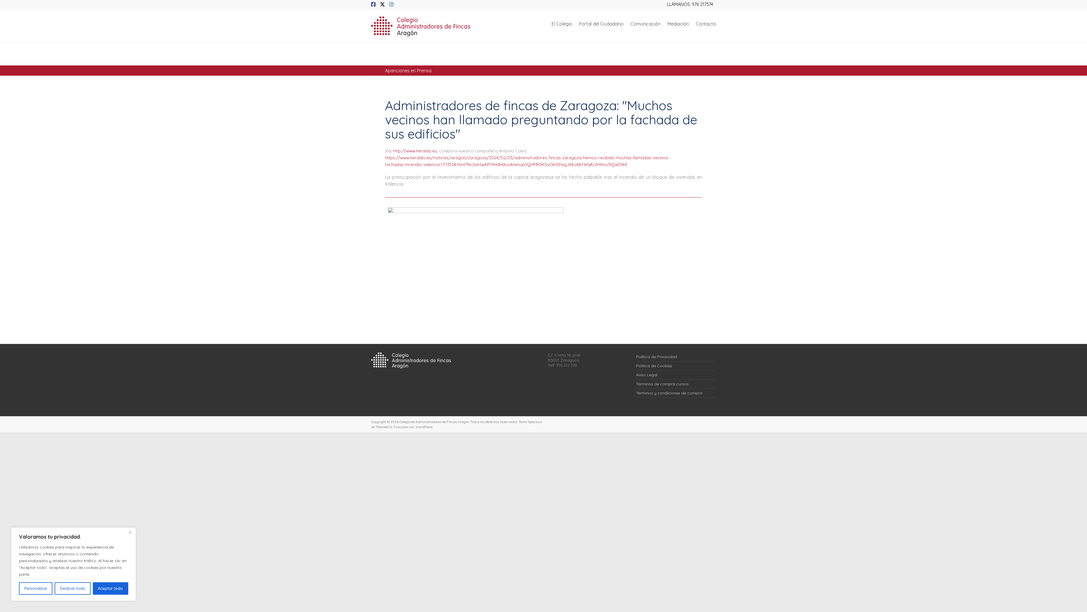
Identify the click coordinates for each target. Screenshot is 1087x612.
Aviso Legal (646, 374)
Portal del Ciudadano (601, 24)
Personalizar (35, 588)
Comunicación (645, 24)
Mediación (678, 24)
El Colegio (562, 24)
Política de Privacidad (656, 356)
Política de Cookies (654, 365)
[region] (73, 564)
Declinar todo (72, 588)
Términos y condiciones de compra (669, 393)
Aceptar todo (110, 588)
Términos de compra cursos (662, 383)
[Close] (130, 532)
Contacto (706, 24)
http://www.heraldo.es (415, 151)
